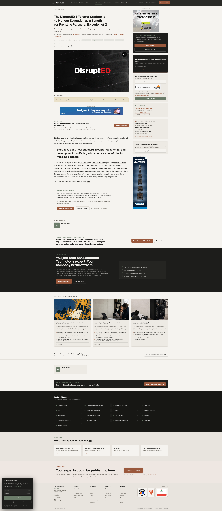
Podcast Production (78, 495)
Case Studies (92, 491)
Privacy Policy (140, 508)
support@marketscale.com (142, 95)
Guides (106, 497)
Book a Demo (123, 500)
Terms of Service (148, 508)
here (88, 182)
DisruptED (84, 163)
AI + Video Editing (78, 493)
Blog (122, 3)
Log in (141, 3)
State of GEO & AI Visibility (142, 113)
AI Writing (76, 491)
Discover (88, 3)
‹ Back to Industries (59, 9)
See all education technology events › (143, 136)
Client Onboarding (94, 500)
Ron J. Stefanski (98, 163)
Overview (73, 3)
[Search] (136, 2)
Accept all (18, 498)
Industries (97, 3)
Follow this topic (150, 98)
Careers (122, 495)
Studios (91, 495)
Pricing (117, 3)
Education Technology (62, 13)
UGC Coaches (108, 495)
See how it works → (139, 69)
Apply (106, 500)
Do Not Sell (155, 508)
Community (107, 3)
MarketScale (76, 34)
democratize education (99, 168)
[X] (57, 500)
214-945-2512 (158, 93)
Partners (122, 497)
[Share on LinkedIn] (71, 46)
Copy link (63, 46)
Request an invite (151, 3)
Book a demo (150, 45)
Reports (91, 493)
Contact (122, 491)
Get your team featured (65, 208)
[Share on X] (68, 46)
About (127, 3)
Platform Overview (78, 488)
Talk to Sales (123, 493)
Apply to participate (150, 151)
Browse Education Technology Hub (156, 355)
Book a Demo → (57, 497)
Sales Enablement (78, 497)
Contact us (56, 495)
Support (122, 502)
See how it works (82, 208)
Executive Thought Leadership (143, 108)
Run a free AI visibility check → (142, 241)
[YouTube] (60, 500)
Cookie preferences (163, 508)
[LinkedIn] (55, 500)
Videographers (108, 493)
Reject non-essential (18, 502)
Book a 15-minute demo (133, 470)
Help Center (92, 502)
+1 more (57, 42)
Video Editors (108, 491)
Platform (81, 3)
